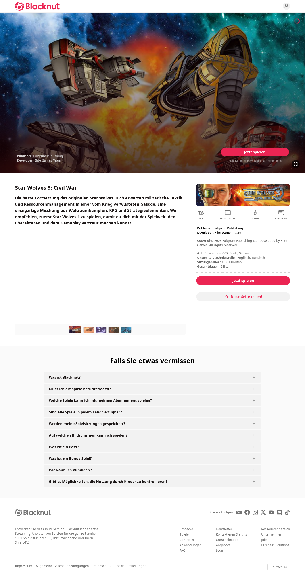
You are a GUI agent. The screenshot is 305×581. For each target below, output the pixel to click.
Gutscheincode (227, 540)
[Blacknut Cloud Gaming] (37, 6)
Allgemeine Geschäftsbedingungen (62, 566)
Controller (187, 540)
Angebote (223, 545)
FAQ (183, 550)
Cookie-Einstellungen (130, 566)
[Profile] (286, 6)
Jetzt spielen (255, 152)
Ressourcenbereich (275, 529)
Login (220, 550)
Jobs (264, 540)
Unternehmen (271, 534)
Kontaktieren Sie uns (231, 534)
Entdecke (186, 529)
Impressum (23, 566)
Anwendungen (191, 545)
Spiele (184, 534)
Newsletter (224, 529)
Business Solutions (275, 545)
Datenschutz (101, 566)
